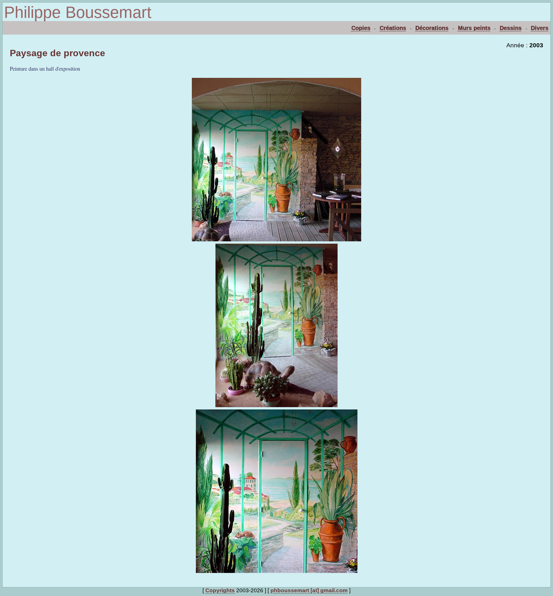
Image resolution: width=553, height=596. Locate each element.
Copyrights (220, 590)
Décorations (431, 28)
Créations (393, 28)
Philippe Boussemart (77, 12)
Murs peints (474, 28)
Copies (360, 28)
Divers (539, 28)
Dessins (511, 28)
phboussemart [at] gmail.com (309, 590)
